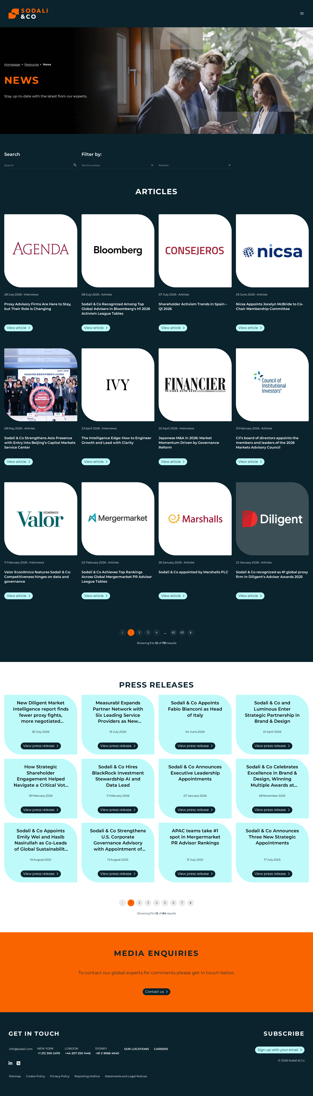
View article (19, 328)
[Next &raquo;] (190, 632)
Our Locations (136, 1049)
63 (182, 632)
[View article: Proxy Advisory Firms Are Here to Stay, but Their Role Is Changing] (40, 250)
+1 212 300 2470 (49, 1053)
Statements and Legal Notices (126, 1076)
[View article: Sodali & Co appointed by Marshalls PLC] (195, 518)
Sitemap (15, 1076)
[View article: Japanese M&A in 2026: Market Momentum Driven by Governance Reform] (195, 384)
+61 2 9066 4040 (107, 1053)
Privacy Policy (59, 1076)
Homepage (12, 64)
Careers (161, 1049)
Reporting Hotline (87, 1076)
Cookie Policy (35, 1076)
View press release (41, 746)
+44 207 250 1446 (77, 1053)
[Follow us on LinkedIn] (10, 1063)
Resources (31, 64)
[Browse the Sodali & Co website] (28, 14)
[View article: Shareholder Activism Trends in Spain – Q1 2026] (195, 250)
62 (173, 632)
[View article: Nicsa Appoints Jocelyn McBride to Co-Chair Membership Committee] (272, 250)
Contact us (157, 992)
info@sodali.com (21, 1049)
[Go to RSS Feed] (18, 1063)
